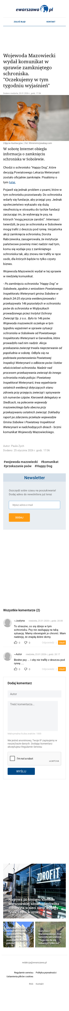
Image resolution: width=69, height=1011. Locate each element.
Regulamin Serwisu (31, 746)
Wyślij (21, 771)
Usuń (62, 642)
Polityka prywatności (46, 972)
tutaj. (12, 182)
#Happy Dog (43, 466)
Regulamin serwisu (23, 972)
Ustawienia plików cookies (20, 976)
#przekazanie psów (17, 466)
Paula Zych (17, 446)
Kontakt (51, 21)
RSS (31, 983)
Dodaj (19, 517)
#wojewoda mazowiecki (21, 462)
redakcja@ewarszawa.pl (34, 962)
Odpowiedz (48, 642)
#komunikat (49, 462)
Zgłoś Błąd (19, 21)
